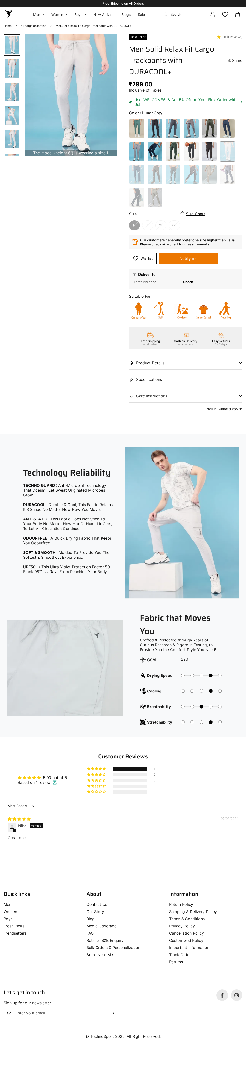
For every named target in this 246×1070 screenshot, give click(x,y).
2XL (174, 225)
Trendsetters (15, 933)
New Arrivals (103, 14)
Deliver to (147, 274)
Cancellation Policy (186, 933)
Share (237, 60)
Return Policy (181, 904)
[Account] (212, 14)
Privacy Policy (182, 926)
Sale (141, 14)
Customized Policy (186, 940)
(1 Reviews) (234, 37)
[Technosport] (8, 14)
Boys (78, 14)
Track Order (180, 954)
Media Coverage (101, 926)
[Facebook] (222, 995)
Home (8, 26)
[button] (238, 14)
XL (161, 225)
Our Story (95, 911)
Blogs (126, 14)
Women (57, 14)
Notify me (188, 258)
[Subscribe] (113, 1013)
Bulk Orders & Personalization (113, 947)
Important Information (189, 947)
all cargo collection (33, 26)
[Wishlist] (225, 14)
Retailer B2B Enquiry (104, 940)
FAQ (90, 933)
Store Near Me (99, 954)
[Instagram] (236, 995)
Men (36, 14)
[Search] (165, 14)
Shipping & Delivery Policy (193, 911)
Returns (176, 962)
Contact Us (96, 904)
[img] (19, 819)
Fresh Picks (14, 926)
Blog (90, 918)
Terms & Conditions (187, 918)
